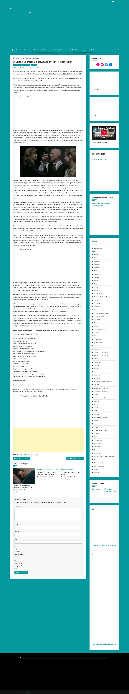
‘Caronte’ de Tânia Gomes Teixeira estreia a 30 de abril (22, 486)
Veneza (96, 469)
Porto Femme (98, 440)
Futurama (97, 368)
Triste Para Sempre (99, 466)
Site (15, 539)
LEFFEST (96, 385)
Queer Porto (97, 450)
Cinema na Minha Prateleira (101, 313)
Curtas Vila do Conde (100, 329)
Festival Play (97, 362)
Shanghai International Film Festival (104, 456)
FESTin (96, 358)
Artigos (66, 50)
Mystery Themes (31, 692)
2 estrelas (97, 258)
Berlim (96, 290)
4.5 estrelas (97, 274)
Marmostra (97, 401)
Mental (96, 407)
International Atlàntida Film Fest (21, 65)
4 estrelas (97, 271)
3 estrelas (97, 264)
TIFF (95, 459)
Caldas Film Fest (98, 293)
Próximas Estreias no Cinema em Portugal (104, 545)
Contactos (92, 50)
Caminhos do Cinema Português (103, 297)
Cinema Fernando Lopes (26, 454)
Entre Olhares (98, 342)
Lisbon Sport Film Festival (101, 391)
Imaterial (96, 372)
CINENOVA (97, 319)
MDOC (96, 404)
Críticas (36, 50)
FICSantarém (97, 365)
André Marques (32, 68)
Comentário (18, 507)
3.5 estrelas (97, 267)
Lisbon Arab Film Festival (101, 388)
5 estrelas (97, 277)
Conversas (97, 323)
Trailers (44, 50)
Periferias (97, 433)
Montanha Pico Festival (100, 417)
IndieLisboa (97, 378)
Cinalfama (97, 303)
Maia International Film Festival (102, 398)
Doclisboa (96, 332)
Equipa (84, 50)
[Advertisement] (48, 440)
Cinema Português (55, 50)
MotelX (96, 420)
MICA (95, 411)
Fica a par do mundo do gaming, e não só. (104, 644)
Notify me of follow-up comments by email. (18, 552)
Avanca (96, 287)
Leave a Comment (43, 68)
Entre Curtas (97, 339)
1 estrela (96, 254)
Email (16, 532)
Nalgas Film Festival (99, 424)
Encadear (96, 336)
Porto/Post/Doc (98, 443)
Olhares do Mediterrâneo (101, 430)
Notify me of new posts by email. (18, 566)
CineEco (96, 310)
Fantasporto (97, 349)
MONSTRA (97, 414)
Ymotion (96, 472)
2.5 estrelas (97, 261)
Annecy (96, 280)
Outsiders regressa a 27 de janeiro (70, 473)
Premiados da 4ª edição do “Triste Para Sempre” (75, 458)
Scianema (97, 453)
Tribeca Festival (98, 463)
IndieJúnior (97, 375)
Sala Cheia (75, 50)
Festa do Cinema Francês (101, 352)
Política (96, 437)
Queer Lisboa (97, 446)
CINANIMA (97, 306)
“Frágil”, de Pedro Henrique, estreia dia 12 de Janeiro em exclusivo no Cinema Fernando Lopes (22, 458)
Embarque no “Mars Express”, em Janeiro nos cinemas (47, 473)
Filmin (36, 454)
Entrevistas (27, 50)
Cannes (96, 300)
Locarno (96, 394)
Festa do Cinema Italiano (101, 355)
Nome (16, 524)
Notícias (18, 50)
